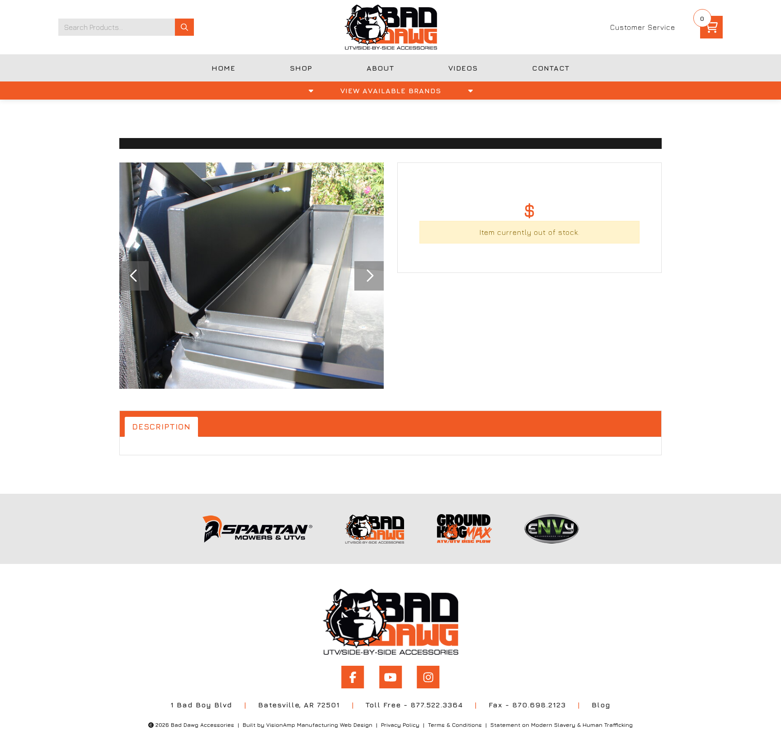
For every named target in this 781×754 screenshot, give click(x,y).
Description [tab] (161, 426)
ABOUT (380, 68)
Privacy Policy (400, 724)
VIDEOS (463, 68)
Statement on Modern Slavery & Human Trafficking (561, 724)
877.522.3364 (436, 705)
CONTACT (550, 68)
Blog (601, 705)
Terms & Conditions (455, 724)
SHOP (301, 68)
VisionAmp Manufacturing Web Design (319, 724)
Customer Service (642, 27)
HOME (223, 68)
